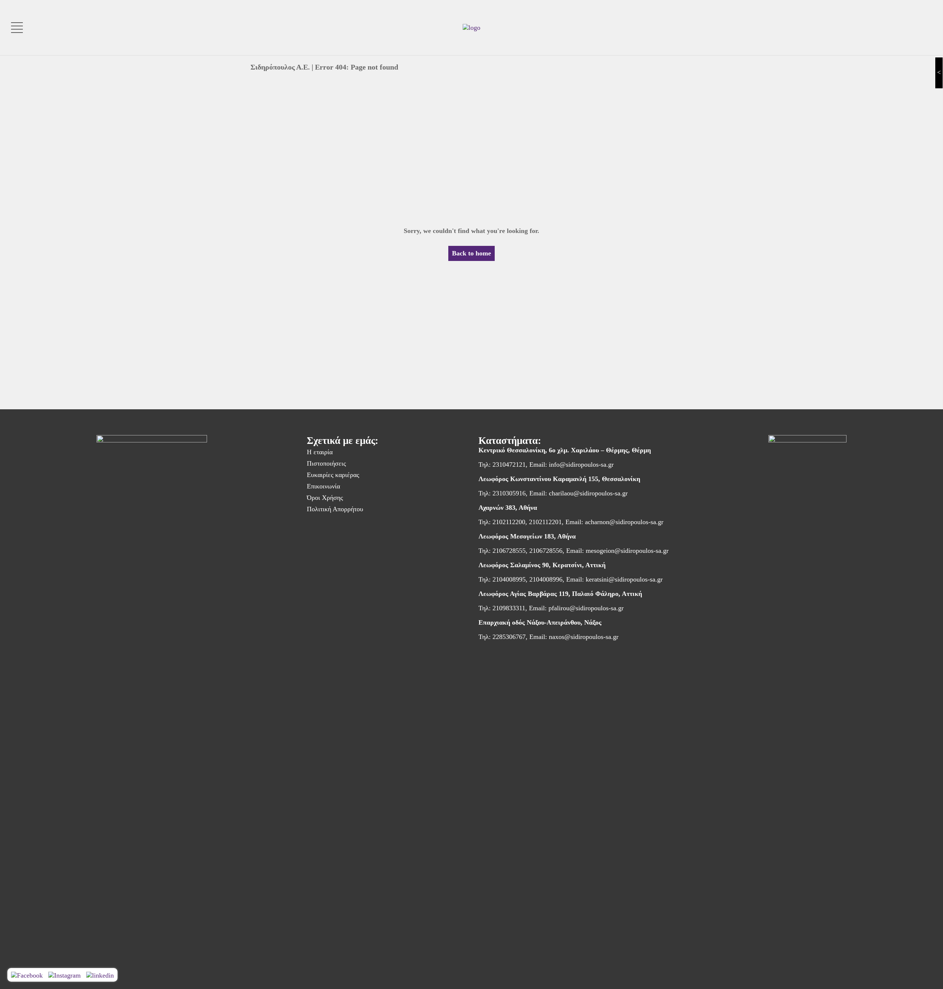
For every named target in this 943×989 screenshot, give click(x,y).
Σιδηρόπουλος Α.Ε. (280, 67)
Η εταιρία (320, 452)
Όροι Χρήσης (325, 497)
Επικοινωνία (323, 486)
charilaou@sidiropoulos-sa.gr (588, 493)
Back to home (471, 253)
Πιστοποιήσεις (326, 463)
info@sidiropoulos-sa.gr (581, 464)
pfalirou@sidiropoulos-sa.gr (586, 608)
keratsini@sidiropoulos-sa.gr (624, 579)
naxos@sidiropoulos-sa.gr (583, 636)
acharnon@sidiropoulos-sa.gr (624, 522)
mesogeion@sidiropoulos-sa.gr (627, 550)
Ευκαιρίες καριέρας (333, 474)
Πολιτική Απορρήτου (335, 509)
